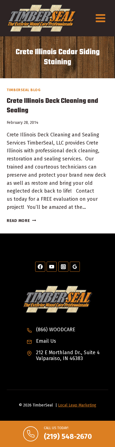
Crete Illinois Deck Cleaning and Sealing (52, 106)
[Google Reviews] (75, 267)
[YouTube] (52, 267)
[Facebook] (40, 267)
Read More (21, 220)
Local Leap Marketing (77, 405)
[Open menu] (100, 18)
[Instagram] (63, 267)
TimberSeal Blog (23, 90)
